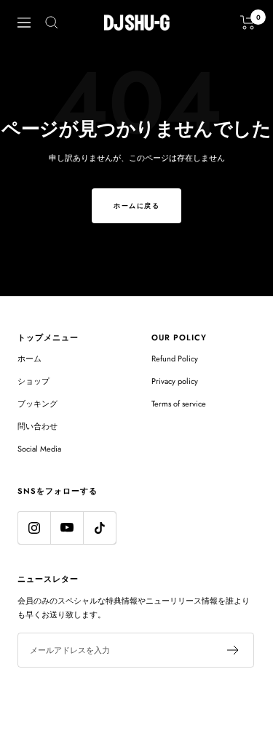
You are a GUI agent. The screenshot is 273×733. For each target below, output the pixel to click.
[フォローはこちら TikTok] (99, 527)
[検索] (51, 22)
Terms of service (178, 403)
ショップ (33, 381)
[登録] (233, 650)
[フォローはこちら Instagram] (33, 527)
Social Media (39, 448)
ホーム (29, 358)
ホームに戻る (136, 205)
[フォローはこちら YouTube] (66, 527)
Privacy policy (174, 381)
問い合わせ (37, 426)
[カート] (248, 22)
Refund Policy (174, 358)
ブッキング (37, 403)
